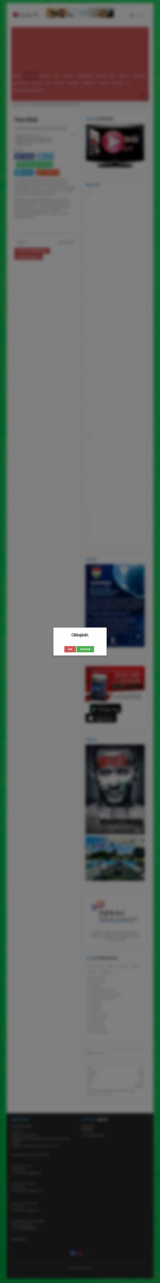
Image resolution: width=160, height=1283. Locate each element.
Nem (70, 649)
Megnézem (85, 649)
